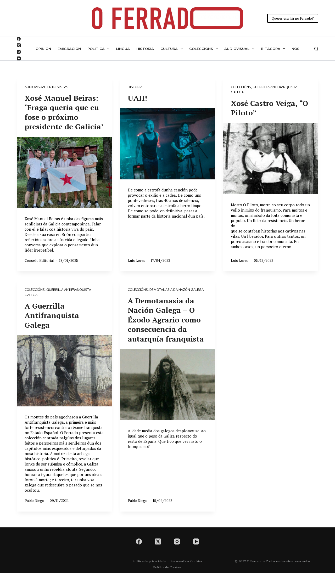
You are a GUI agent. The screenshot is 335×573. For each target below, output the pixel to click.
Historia (145, 49)
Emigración (69, 49)
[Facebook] (19, 39)
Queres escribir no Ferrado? (293, 18)
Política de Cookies (167, 567)
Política (96, 49)
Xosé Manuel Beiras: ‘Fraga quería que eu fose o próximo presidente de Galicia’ (64, 112)
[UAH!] (167, 143)
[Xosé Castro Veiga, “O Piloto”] (270, 158)
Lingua (123, 49)
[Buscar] (316, 49)
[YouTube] (19, 58)
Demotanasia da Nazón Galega (176, 289)
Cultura (169, 49)
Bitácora (270, 49)
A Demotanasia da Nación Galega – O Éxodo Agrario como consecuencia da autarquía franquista (166, 320)
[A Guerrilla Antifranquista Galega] (64, 370)
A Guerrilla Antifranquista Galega (52, 315)
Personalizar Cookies (186, 561)
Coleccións (201, 49)
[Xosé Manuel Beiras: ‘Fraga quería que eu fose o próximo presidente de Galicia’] (64, 172)
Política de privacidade (149, 561)
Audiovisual (236, 49)
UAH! (137, 98)
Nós (295, 49)
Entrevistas (57, 86)
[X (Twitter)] (19, 45)
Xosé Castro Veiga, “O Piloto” (269, 107)
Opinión (43, 49)
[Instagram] (19, 52)
